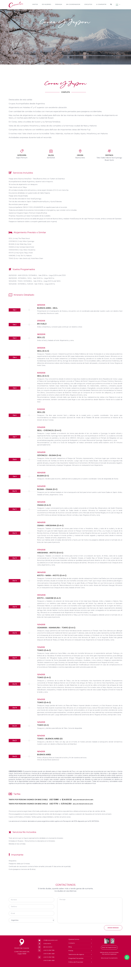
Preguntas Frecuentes (75, 958)
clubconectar (47, 943)
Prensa (70, 950)
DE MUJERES (46, 4)
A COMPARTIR (101, 4)
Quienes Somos (73, 939)
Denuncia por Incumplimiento (109, 958)
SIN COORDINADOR (73, 4)
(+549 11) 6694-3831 (49, 953)
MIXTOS (35, 4)
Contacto (71, 943)
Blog (70, 947)
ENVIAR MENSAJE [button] (113, 927)
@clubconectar (47, 947)
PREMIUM (58, 4)
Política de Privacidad (75, 962)
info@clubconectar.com (50, 940)
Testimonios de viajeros (76, 954)
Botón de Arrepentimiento (109, 947)
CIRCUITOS (88, 4)
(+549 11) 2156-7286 (48, 950)
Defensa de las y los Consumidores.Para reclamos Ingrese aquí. (109, 953)
